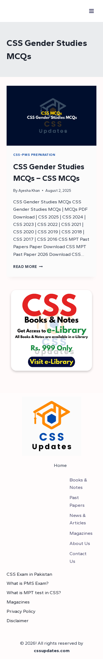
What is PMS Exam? (28, 583)
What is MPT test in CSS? (34, 592)
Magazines (18, 602)
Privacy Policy (21, 611)
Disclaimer (18, 620)
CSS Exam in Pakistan (29, 574)
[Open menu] (91, 11)
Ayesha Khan (29, 190)
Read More (28, 266)
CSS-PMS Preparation (34, 155)
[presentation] (51, 116)
